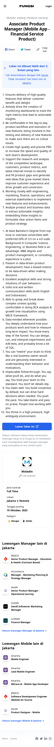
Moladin (27, 471)
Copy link (44, 49)
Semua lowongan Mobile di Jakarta (23, 720)
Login (49, 6)
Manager (13, 521)
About (5, 738)
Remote (24, 500)
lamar (44, 75)
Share (11, 49)
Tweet (27, 49)
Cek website (29, 475)
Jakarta (27, 83)
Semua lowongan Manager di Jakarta (24, 630)
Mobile (27, 521)
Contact (13, 738)
